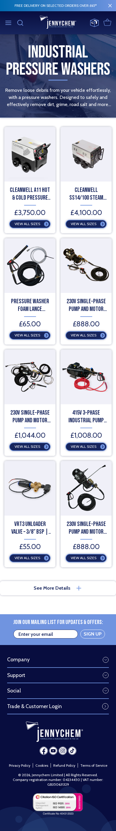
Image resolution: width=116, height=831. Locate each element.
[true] (110, 5)
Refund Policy (64, 765)
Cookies (41, 765)
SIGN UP (93, 634)
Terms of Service (93, 765)
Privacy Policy (19, 765)
